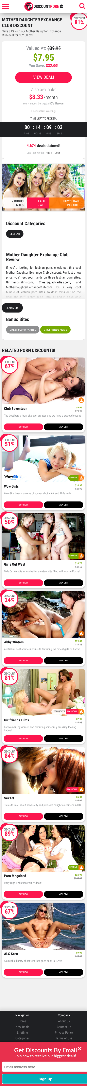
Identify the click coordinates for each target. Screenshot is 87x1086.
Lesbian (15, 233)
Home (22, 1021)
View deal (63, 427)
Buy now (23, 427)
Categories (22, 1038)
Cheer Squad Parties (23, 329)
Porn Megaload (15, 876)
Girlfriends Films (55, 329)
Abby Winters (14, 642)
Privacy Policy (64, 1032)
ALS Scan (11, 954)
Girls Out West (14, 564)
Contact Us (64, 1027)
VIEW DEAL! (43, 77)
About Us (64, 1021)
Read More (12, 307)
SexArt (9, 798)
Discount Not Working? (43, 111)
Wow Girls (11, 486)
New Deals (22, 1027)
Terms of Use (63, 1038)
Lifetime (22, 1032)
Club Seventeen (15, 409)
